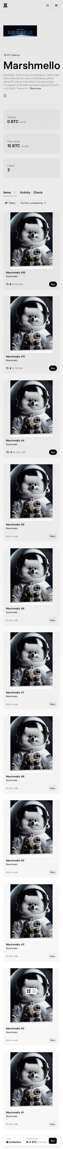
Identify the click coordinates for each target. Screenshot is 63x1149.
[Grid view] (28, 991)
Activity (25, 192)
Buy (53, 284)
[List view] (34, 991)
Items (9, 192)
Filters (12, 203)
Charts (38, 192)
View (52, 536)
